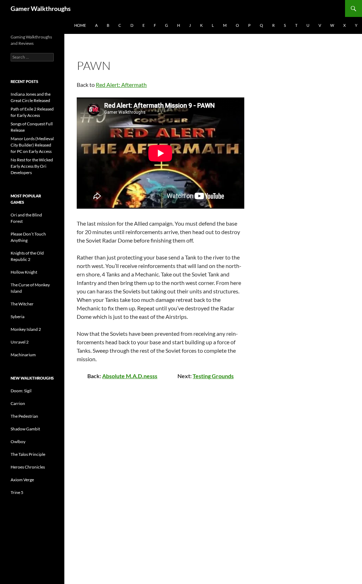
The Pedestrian (24, 416)
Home (80, 25)
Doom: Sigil (21, 390)
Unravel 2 (20, 342)
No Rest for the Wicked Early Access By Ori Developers (32, 166)
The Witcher (22, 303)
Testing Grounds (213, 376)
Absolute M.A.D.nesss (129, 376)
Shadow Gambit (25, 428)
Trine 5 (17, 492)
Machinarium (23, 354)
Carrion (18, 403)
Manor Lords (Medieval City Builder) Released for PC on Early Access (32, 145)
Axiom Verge (22, 479)
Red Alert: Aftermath (121, 84)
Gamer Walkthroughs (41, 8)
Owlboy (18, 441)
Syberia (17, 316)
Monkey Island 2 (26, 329)
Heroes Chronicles (28, 467)
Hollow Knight (24, 272)
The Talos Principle (28, 454)
